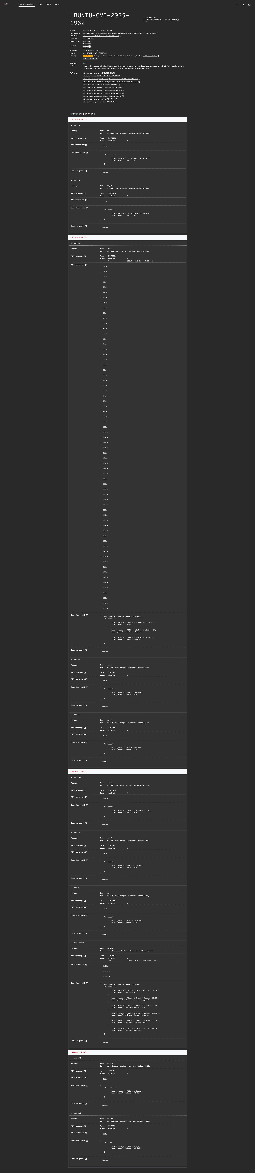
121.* (105, 536)
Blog (40, 4)
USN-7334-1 (87, 41)
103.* (105, 443)
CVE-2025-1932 (88, 39)
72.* (105, 282)
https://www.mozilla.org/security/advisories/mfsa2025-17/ (102, 93)
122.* (105, 541)
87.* (105, 360)
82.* (105, 334)
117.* (105, 515)
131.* (105, 588)
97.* (105, 412)
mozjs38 (76, 180)
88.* (105, 365)
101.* (105, 432)
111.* (105, 484)
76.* (105, 303)
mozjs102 (77, 778)
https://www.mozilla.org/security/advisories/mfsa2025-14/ (102, 88)
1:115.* (106, 977)
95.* (105, 401)
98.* (105, 417)
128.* (105, 572)
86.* (105, 355)
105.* (105, 453)
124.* (105, 552)
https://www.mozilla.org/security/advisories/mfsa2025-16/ (102, 90)
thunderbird (78, 943)
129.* (105, 577)
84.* (105, 344)
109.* (105, 474)
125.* (105, 557)
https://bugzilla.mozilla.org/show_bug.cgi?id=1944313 (100, 85)
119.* (105, 526)
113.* (105, 495)
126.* (105, 562)
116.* (105, 510)
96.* (105, 406)
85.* (105, 349)
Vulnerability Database (27, 4)
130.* (105, 583)
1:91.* (106, 966)
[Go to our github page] (249, 5)
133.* (105, 598)
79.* (105, 318)
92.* (105, 386)
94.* (105, 396)
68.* (105, 681)
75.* (105, 298)
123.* (105, 546)
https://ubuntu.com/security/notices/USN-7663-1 (99, 102)
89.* (105, 370)
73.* (105, 287)
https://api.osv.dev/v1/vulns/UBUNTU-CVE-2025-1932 (101, 36)
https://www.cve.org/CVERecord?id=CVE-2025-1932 (100, 76)
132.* (105, 593)
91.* (105, 381)
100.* (105, 427)
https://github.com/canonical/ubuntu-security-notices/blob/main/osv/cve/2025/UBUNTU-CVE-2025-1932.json (119, 33)
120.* (105, 531)
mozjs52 (76, 125)
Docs (56, 4)
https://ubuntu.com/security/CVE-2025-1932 (98, 31)
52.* (105, 146)
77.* (105, 308)
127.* (105, 567)
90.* (105, 375)
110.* (105, 479)
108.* (105, 469)
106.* (105, 458)
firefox (76, 243)
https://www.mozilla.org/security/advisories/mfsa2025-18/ (102, 96)
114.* (105, 500)
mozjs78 (76, 833)
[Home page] (6, 5)
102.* (105, 438)
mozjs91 (76, 888)
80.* (105, 324)
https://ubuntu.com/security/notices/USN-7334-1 (99, 99)
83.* (105, 339)
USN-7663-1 (87, 43)
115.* (105, 505)
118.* (105, 520)
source (105, 172)
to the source (171, 20)
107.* (105, 463)
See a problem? (150, 18)
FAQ (47, 4)
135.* (105, 609)
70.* (105, 272)
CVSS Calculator (150, 56)
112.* (105, 489)
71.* (105, 277)
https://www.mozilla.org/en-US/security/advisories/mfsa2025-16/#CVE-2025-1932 (110, 82)
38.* (105, 201)
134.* (105, 603)
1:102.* (106, 971)
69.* (105, 267)
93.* (105, 391)
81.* (105, 329)
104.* (105, 448)
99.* (105, 422)
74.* (105, 292)
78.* (105, 313)
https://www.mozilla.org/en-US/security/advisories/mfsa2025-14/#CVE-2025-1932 (110, 79)
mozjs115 (77, 1113)
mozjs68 (76, 660)
